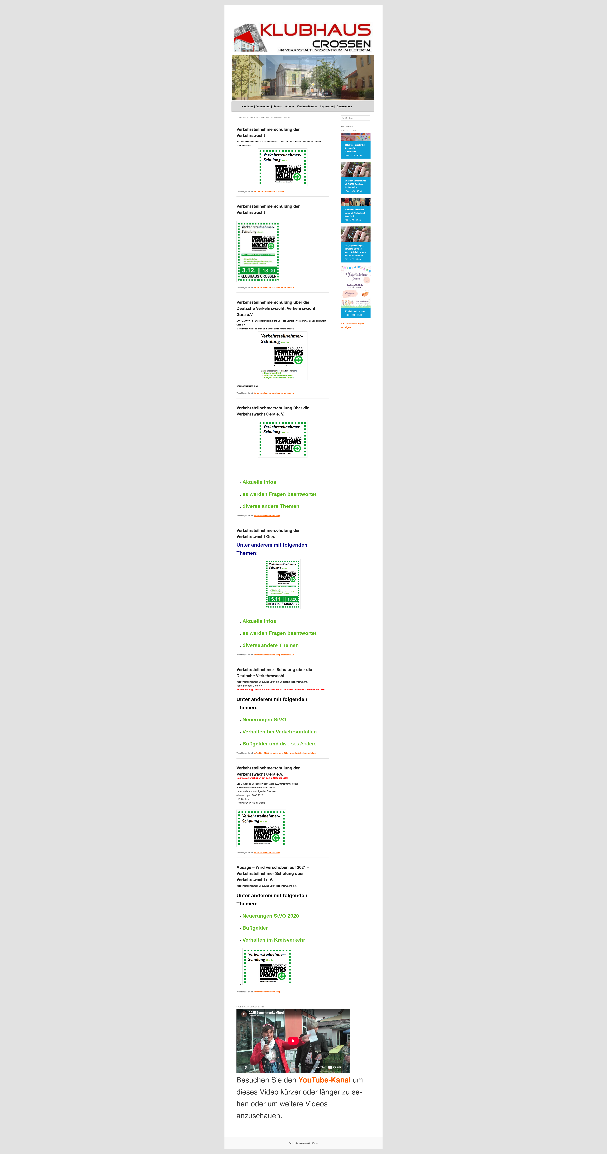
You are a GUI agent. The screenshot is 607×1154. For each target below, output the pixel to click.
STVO (266, 753)
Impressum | (327, 106)
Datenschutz (344, 106)
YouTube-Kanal (324, 1079)
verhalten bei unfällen (279, 753)
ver (255, 191)
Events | (278, 106)
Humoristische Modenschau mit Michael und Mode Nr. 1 (355, 212)
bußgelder (258, 753)
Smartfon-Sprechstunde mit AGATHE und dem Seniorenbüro (355, 184)
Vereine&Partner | (308, 106)
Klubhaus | (248, 106)
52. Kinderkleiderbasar (355, 311)
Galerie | (290, 106)
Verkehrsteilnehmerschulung (271, 191)
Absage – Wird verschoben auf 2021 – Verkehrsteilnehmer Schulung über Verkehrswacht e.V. (272, 873)
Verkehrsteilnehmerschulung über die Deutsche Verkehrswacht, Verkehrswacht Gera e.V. (275, 308)
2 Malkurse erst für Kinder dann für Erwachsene (355, 148)
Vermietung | (264, 106)
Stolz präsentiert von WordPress (303, 1143)
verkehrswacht (287, 287)
